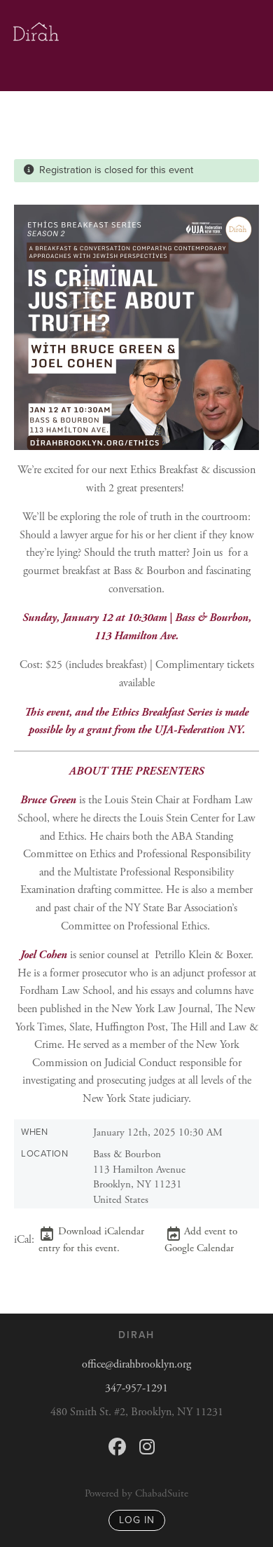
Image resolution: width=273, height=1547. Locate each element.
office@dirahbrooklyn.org (136, 1364)
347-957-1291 (136, 1388)
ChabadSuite (161, 1493)
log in (137, 1520)
